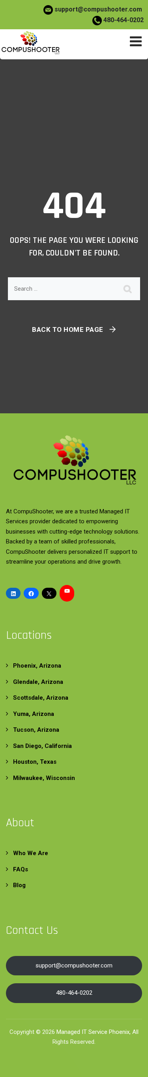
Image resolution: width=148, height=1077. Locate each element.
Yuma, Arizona (33, 713)
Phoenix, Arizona (37, 665)
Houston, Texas (34, 761)
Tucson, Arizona (36, 729)
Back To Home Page (67, 329)
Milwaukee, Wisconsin (44, 778)
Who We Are (30, 853)
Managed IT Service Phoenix (92, 1031)
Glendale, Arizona (38, 681)
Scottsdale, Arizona (40, 697)
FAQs (20, 869)
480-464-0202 (123, 20)
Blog (19, 885)
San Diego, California (42, 746)
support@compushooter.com (98, 9)
